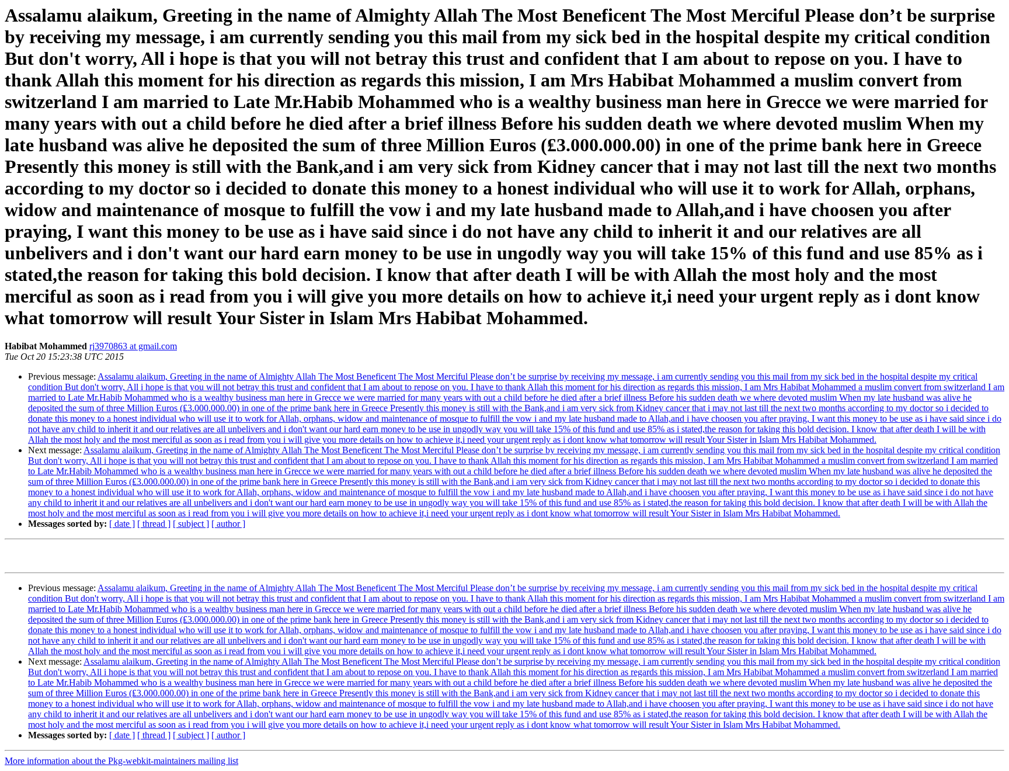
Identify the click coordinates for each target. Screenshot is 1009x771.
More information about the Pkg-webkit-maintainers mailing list (121, 761)
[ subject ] (191, 524)
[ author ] (228, 524)
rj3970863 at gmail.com (133, 346)
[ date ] (122, 524)
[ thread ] (154, 524)
